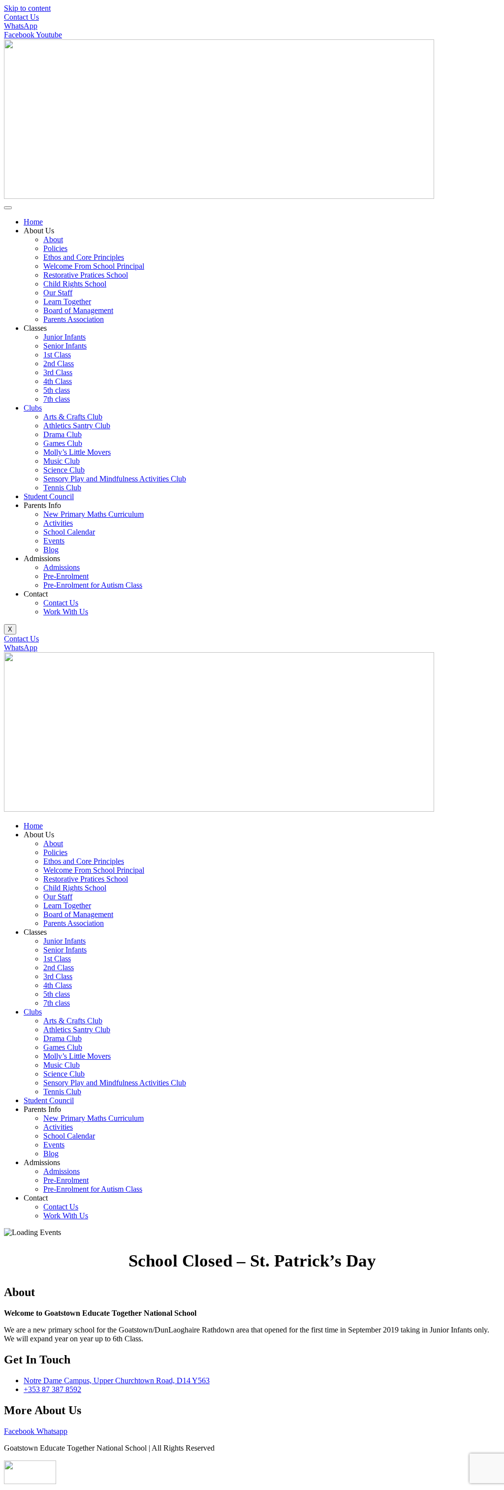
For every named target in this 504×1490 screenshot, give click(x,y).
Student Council (49, 496)
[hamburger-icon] (8, 207)
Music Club (61, 461)
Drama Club (62, 434)
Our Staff (57, 292)
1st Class (57, 354)
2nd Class (58, 363)
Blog (51, 549)
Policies (55, 248)
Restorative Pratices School (85, 275)
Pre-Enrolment (66, 576)
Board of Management (78, 310)
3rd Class (57, 372)
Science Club (64, 470)
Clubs (33, 408)
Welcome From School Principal (93, 266)
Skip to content (27, 8)
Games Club (62, 443)
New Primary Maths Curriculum (93, 514)
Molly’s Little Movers (77, 452)
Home (33, 222)
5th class (56, 390)
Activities (58, 523)
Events (53, 541)
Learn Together (67, 301)
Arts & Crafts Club (72, 416)
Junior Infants (64, 337)
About (53, 239)
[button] (262, 834)
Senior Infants (65, 346)
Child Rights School (74, 284)
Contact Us (60, 603)
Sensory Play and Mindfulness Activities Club (114, 479)
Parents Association (73, 319)
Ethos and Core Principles (83, 257)
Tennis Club (62, 487)
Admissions (61, 567)
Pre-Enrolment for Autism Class (92, 585)
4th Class (57, 381)
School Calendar (69, 532)
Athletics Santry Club (76, 425)
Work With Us (65, 611)
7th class (56, 399)
